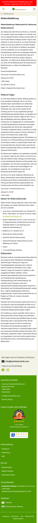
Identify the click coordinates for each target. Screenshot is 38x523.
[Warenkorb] (34, 9)
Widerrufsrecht (9, 14)
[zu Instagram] (7, 369)
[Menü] (4, 9)
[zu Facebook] (3, 369)
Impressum (5, 449)
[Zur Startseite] (19, 9)
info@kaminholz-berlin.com (12, 216)
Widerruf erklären (7, 471)
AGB (3, 456)
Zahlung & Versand (8, 475)
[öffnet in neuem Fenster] (19, 435)
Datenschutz (6, 453)
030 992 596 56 (7, 399)
